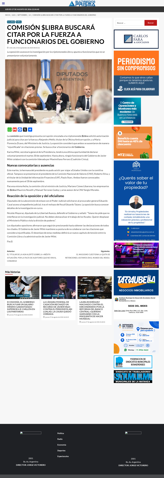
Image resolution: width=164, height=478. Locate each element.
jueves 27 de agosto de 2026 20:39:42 (21, 315)
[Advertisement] (136, 403)
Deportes (61, 450)
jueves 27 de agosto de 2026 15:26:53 (93, 322)
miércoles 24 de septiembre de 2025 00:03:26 (24, 48)
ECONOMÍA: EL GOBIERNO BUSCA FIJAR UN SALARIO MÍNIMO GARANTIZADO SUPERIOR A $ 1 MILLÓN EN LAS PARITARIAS (21, 307)
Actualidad (11, 22)
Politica (18, 22)
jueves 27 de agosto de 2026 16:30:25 (57, 317)
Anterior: (31, 256)
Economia (19, 296)
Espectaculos (63, 456)
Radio (60, 439)
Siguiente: (87, 254)
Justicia (55, 296)
